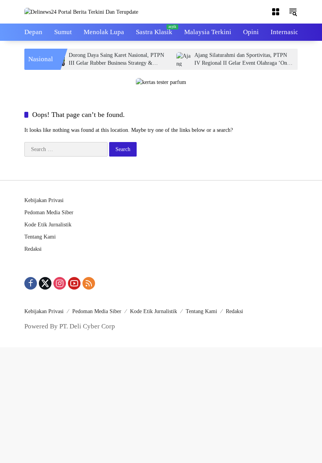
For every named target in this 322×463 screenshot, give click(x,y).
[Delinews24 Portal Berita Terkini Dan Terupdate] (81, 12)
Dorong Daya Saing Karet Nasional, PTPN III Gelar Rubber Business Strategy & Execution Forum (112, 59)
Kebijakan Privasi (44, 200)
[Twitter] (45, 283)
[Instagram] (59, 283)
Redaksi (33, 249)
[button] (293, 11)
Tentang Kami (40, 237)
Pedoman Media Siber (48, 212)
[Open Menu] (275, 11)
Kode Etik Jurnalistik (47, 225)
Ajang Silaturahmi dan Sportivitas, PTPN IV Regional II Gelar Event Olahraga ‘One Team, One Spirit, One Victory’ (237, 59)
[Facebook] (30, 283)
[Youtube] (74, 283)
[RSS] (88, 283)
